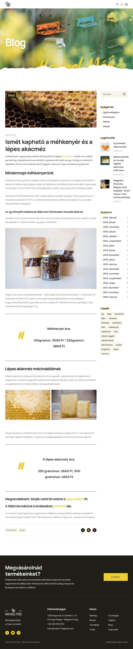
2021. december (111, 287)
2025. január (109, 231)
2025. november (111, 227)
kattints (60, 506)
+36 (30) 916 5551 (55, 624)
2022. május (109, 283)
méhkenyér (11, 530)
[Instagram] (95, 530)
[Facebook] (83, 530)
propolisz (68, 156)
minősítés (116, 323)
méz (116, 331)
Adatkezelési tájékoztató (117, 642)
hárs (103, 318)
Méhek (11, 95)
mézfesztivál (107, 340)
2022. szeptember (112, 278)
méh (103, 327)
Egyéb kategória (111, 112)
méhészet (106, 331)
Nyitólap (93, 615)
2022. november (111, 273)
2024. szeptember (112, 241)
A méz (92, 629)
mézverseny (107, 345)
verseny (105, 353)
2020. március (110, 297)
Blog (110, 624)
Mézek (106, 126)
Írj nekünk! (115, 577)
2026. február (110, 217)
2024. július (108, 245)
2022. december (111, 269)
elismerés (119, 314)
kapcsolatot (75, 499)
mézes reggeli (107, 336)
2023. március (110, 264)
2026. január (109, 222)
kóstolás (105, 323)
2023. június (109, 259)
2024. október (110, 236)
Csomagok (113, 615)
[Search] (124, 94)
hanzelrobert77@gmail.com (60, 628)
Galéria (111, 620)
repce (115, 349)
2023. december (111, 255)
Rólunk (92, 620)
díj (102, 314)
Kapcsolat (113, 629)
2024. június (109, 250)
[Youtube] (89, 530)
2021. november (111, 292)
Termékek (94, 624)
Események (109, 117)
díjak (109, 314)
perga (22, 530)
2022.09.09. (11, 135)
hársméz (113, 318)
